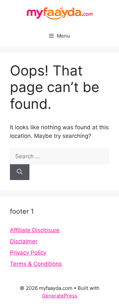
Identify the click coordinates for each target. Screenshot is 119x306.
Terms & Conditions (36, 263)
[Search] (19, 172)
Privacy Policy (28, 252)
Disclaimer (23, 241)
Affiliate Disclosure (35, 230)
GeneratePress (59, 295)
